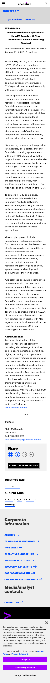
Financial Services (12, 486)
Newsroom (11, 10)
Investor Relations (17, 560)
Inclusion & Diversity (18, 566)
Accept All (24, 659)
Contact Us (11, 602)
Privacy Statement (20, 654)
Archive (9, 534)
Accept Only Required (25, 667)
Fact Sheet (11, 547)
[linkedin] (10, 456)
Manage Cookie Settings (25, 675)
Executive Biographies (19, 553)
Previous (17, 19)
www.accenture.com (16, 407)
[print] (31, 456)
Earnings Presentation (19, 541)
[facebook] (17, 456)
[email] (24, 456)
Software (30, 499)
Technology (10, 504)
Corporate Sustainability (21, 579)
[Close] (47, 623)
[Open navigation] (3, 3)
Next (28, 19)
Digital (19, 499)
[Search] (46, 3)
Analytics (9, 499)
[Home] (24, 3)
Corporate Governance (19, 572)
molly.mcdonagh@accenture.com (23, 439)
